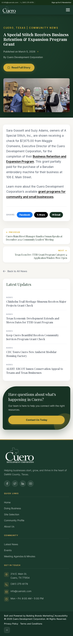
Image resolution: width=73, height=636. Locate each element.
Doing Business (12, 508)
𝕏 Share (41, 215)
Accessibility (61, 615)
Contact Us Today (36, 419)
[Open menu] (68, 10)
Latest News (11, 544)
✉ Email (56, 215)
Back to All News (17, 271)
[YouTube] (31, 484)
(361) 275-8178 (19, 583)
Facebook (25, 215)
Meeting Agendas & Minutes (19, 556)
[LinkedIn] (23, 484)
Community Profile (14, 520)
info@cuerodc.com (21, 591)
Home (7, 502)
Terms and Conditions (31, 623)
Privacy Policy (11, 623)
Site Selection (11, 514)
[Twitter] (15, 484)
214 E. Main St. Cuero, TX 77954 (20, 575)
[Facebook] (7, 484)
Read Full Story (21, 67)
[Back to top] (7, 630)
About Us (9, 526)
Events (8, 550)
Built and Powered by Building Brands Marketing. (28, 615)
